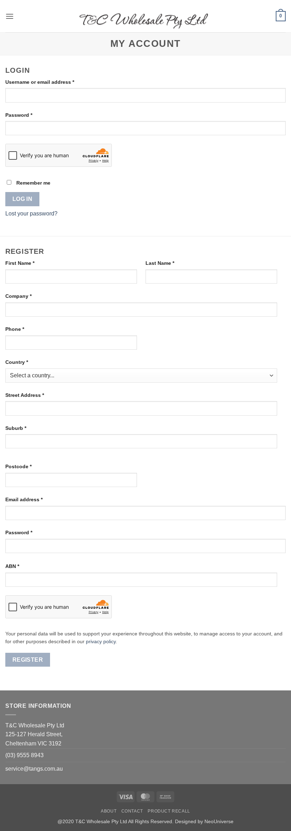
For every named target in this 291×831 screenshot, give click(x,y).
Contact (132, 811)
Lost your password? (31, 214)
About (108, 811)
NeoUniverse (219, 821)
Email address (34, 499)
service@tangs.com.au (34, 769)
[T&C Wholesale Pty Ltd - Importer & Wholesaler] (145, 16)
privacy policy (101, 641)
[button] (9, 16)
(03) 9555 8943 (24, 755)
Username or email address (50, 82)
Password (29, 115)
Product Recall (169, 811)
